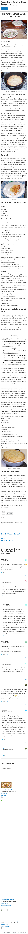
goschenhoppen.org (6, 905)
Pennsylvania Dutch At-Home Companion (13, 3)
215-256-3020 (4, 793)
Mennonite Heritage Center (8, 522)
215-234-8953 (4, 903)
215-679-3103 (4, 924)
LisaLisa (3, 684)
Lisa (4, 748)
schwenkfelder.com (5, 926)
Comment (22, 777)
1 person (7, 654)
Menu (5, 9)
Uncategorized (5, 523)
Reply (26, 575)
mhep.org (3, 795)
